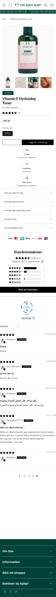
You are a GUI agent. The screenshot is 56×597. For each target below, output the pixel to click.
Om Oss (7, 551)
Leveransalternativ (13, 228)
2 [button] (24, 476)
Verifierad (26, 318)
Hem (4, 19)
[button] (9, 113)
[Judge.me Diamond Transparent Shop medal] (27, 307)
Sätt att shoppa (13, 573)
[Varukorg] (52, 5)
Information (11, 562)
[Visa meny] (4, 5)
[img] (7, 335)
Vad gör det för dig (13, 193)
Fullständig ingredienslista (17, 210)
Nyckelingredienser (14, 202)
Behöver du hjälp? (15, 583)
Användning (10, 219)
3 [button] (29, 476)
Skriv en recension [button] (28, 290)
